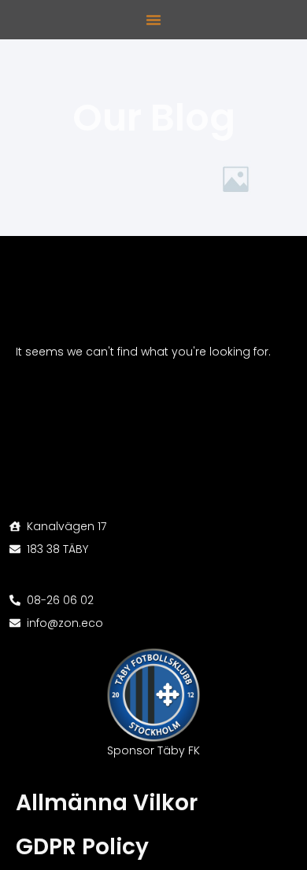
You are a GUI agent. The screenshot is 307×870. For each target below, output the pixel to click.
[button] (153, 19)
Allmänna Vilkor (107, 802)
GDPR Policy (82, 846)
